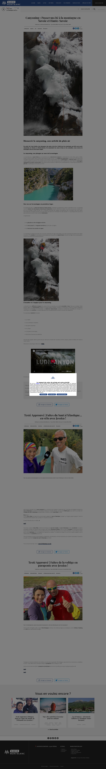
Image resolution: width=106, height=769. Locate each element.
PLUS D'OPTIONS (62, 394)
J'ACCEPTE (43, 394)
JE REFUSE (52, 394)
